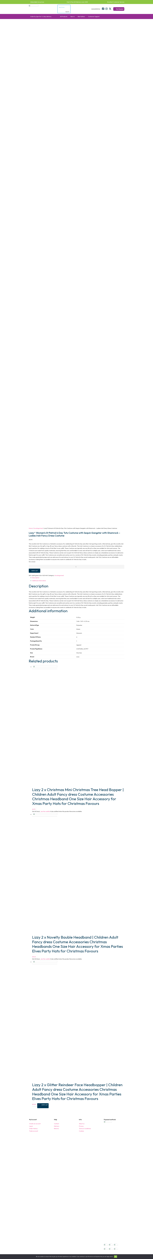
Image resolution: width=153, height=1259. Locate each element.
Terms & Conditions (85, 1128)
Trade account (33, 1131)
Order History (33, 1128)
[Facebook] (103, 9)
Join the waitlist (45, 811)
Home (30, 528)
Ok (115, 1256)
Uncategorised (38, 528)
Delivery (56, 1126)
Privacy (81, 1126)
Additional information (39, 580)
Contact (56, 1123)
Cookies (81, 1131)
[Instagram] (106, 9)
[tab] (78, 578)
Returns (56, 1128)
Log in (31, 1126)
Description (35, 577)
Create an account (35, 1123)
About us (81, 1123)
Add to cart (34, 570)
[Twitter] (110, 9)
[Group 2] (33, 9)
